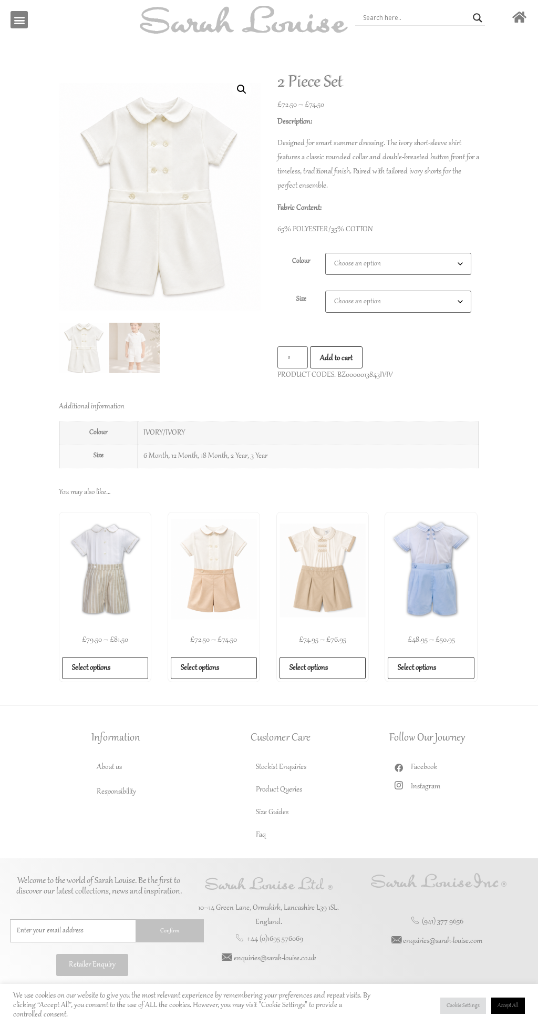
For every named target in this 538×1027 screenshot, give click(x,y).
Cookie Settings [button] (463, 1005)
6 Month (155, 456)
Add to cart (336, 358)
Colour (301, 261)
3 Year (259, 456)
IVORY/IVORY (164, 433)
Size (301, 299)
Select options (91, 668)
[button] (19, 19)
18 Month (214, 456)
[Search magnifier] (477, 18)
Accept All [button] (508, 1005)
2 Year (239, 456)
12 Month (184, 456)
